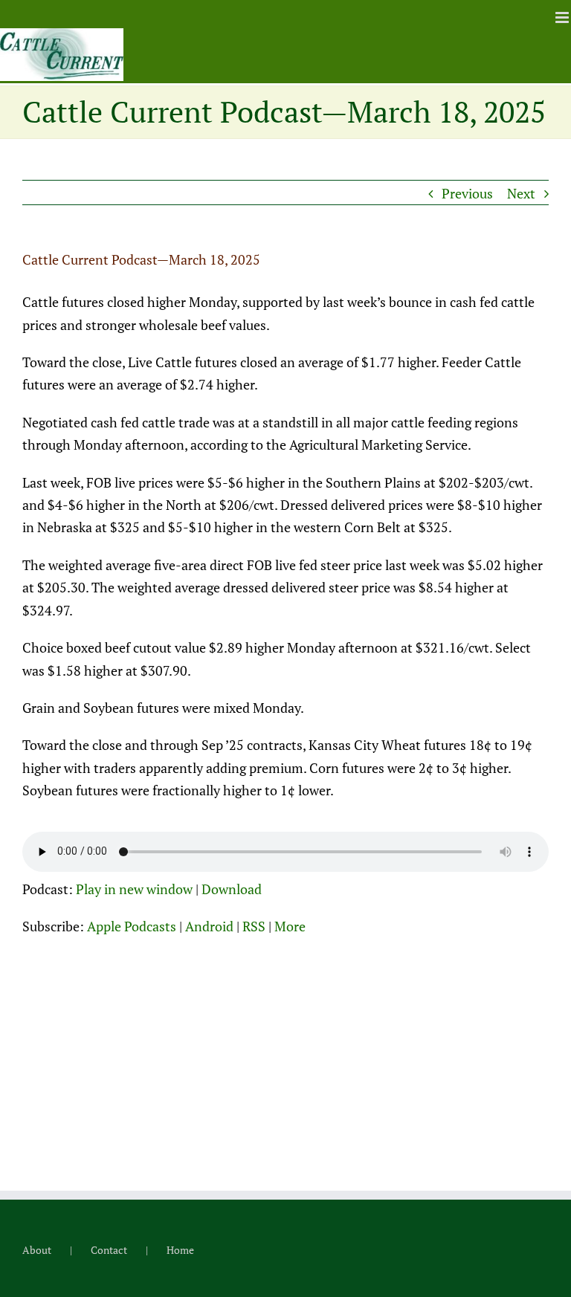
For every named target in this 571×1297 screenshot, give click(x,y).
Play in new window (134, 889)
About (36, 1250)
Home (180, 1250)
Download (231, 889)
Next (521, 193)
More (290, 926)
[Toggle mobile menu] (563, 17)
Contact (109, 1250)
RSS (253, 926)
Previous (467, 193)
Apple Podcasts (131, 926)
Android (209, 926)
